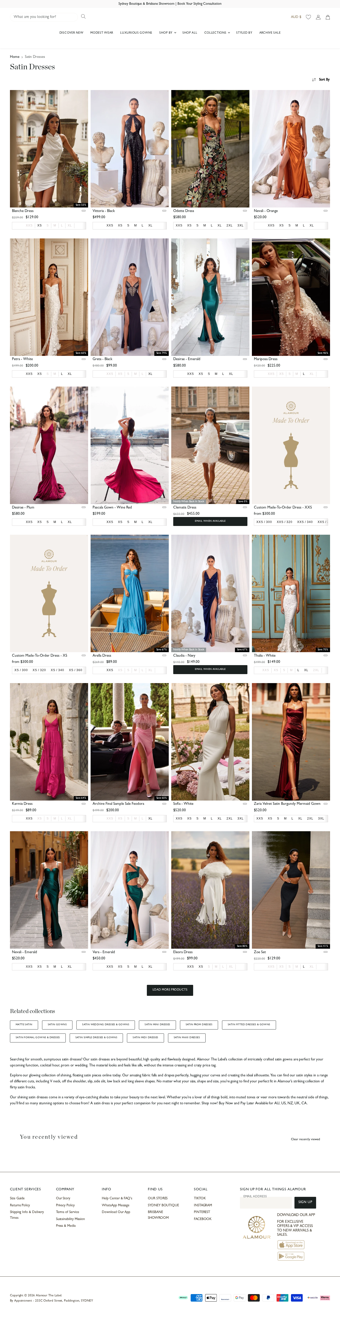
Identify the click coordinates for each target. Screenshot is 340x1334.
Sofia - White (183, 804)
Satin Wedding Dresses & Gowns (105, 1025)
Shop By (166, 33)
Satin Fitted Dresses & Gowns (249, 1025)
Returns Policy (20, 1205)
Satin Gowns (57, 1025)
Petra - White (22, 359)
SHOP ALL (189, 33)
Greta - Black (102, 359)
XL (70, 225)
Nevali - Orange (266, 211)
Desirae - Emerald (186, 359)
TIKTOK (200, 1198)
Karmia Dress (22, 804)
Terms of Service (67, 1212)
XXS (29, 225)
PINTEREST (202, 1212)
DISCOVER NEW (71, 33)
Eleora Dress (183, 952)
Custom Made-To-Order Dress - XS (39, 656)
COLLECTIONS (215, 33)
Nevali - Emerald (24, 952)
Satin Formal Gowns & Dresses (38, 1037)
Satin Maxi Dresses (187, 1037)
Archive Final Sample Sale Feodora (118, 804)
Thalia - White (265, 656)
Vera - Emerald (104, 952)
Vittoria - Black (104, 211)
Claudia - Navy (184, 656)
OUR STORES (158, 1198)
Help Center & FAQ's (117, 1198)
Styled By (244, 33)
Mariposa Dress (266, 359)
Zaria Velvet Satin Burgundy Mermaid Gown (287, 804)
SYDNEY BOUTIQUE (163, 1205)
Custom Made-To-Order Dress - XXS (283, 508)
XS (120, 374)
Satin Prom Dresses (199, 1025)
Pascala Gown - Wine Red (112, 508)
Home (14, 57)
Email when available (210, 521)
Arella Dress (102, 656)
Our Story (63, 1198)
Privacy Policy (65, 1205)
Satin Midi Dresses (145, 1037)
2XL (316, 670)
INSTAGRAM (203, 1205)
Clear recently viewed (305, 1139)
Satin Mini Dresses (157, 1025)
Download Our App (116, 1212)
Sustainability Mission (70, 1219)
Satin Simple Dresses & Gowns (96, 1037)
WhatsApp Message (115, 1205)
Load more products (170, 990)
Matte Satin (24, 1025)
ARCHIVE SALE (270, 33)
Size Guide (17, 1198)
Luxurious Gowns (136, 33)
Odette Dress (183, 211)
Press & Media (66, 1226)
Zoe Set (260, 952)
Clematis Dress (184, 508)
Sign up (305, 1202)
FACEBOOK (203, 1219)
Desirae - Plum (23, 508)
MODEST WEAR (101, 33)
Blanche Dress (23, 211)
